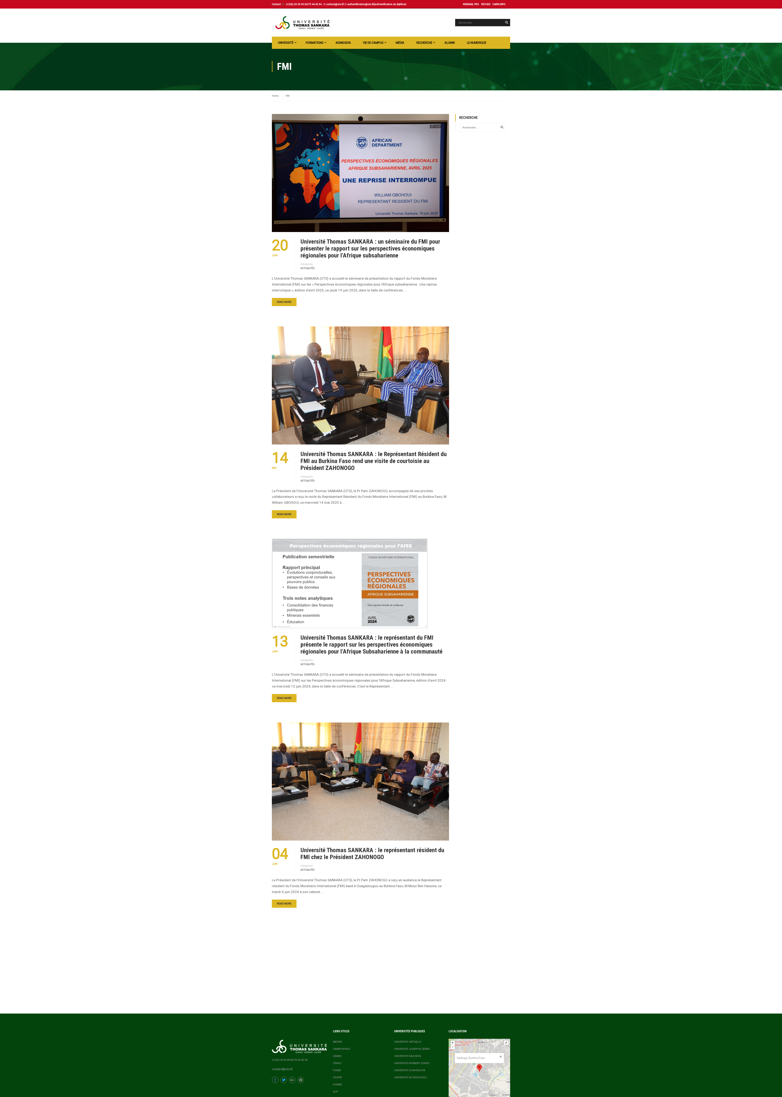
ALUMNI (450, 42)
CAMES (337, 1056)
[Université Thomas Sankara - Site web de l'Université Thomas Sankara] (302, 23)
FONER (337, 1070)
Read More (284, 301)
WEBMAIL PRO (471, 4)
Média (400, 42)
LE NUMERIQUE (476, 42)
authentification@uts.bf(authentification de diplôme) (376, 4)
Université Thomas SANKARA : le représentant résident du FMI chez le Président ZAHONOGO (372, 854)
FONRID (337, 1084)
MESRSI (337, 1041)
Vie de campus (373, 42)
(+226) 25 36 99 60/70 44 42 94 (304, 4)
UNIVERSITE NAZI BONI (407, 1056)
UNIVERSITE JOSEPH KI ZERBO (412, 1048)
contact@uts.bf (335, 4)
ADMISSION (343, 42)
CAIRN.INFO (498, 4)
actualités (307, 268)
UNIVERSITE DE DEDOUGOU (410, 1077)
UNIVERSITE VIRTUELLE (407, 1041)
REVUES (485, 4)
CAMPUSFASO (341, 1048)
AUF (335, 1091)
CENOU (337, 1063)
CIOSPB (337, 1077)
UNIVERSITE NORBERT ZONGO (411, 1063)
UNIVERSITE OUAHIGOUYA (409, 1070)
